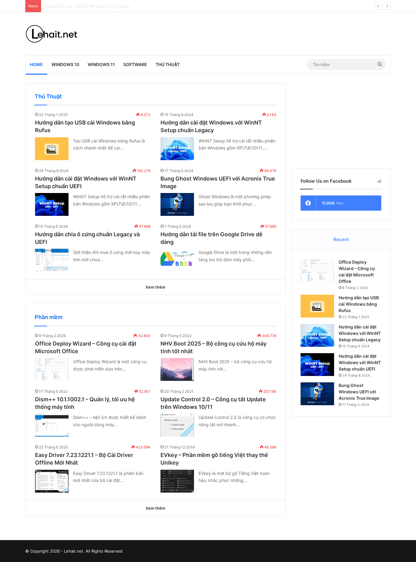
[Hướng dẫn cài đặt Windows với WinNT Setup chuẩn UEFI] (52, 204)
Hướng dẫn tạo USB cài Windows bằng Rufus (359, 304)
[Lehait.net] (55, 34)
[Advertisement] (270, 32)
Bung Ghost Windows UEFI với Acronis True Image (359, 392)
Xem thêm (155, 287)
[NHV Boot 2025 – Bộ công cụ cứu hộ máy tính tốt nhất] (177, 369)
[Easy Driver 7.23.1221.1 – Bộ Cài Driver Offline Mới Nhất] (52, 481)
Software (135, 64)
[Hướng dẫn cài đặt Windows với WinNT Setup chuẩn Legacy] (177, 148)
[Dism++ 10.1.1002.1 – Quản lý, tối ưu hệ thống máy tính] (52, 425)
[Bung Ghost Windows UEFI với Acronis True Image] (177, 204)
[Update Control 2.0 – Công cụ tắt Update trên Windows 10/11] (177, 425)
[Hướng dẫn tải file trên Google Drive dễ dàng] (177, 260)
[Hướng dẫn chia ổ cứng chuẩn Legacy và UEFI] (52, 260)
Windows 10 (65, 64)
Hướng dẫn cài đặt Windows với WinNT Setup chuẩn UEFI (360, 362)
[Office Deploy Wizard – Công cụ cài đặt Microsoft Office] (52, 369)
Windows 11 (101, 64)
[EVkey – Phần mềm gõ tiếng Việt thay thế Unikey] (177, 481)
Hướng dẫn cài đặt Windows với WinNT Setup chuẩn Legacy (360, 333)
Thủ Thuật (168, 64)
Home (36, 64)
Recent (341, 239)
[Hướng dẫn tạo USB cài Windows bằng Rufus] (52, 148)
